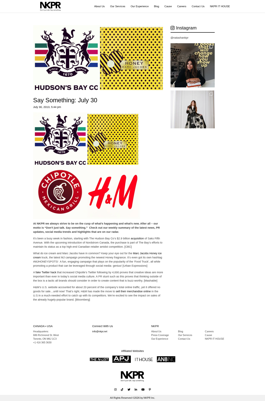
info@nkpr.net (99, 331)
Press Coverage (160, 335)
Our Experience (140, 6)
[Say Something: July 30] (98, 60)
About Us (99, 6)
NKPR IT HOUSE (220, 6)
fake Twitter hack (46, 272)
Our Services (117, 6)
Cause (168, 6)
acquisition (137, 238)
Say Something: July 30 (65, 100)
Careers (181, 6)
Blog (156, 6)
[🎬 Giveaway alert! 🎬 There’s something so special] (193, 112)
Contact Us (198, 6)
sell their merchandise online (133, 291)
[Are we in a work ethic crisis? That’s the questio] (193, 65)
